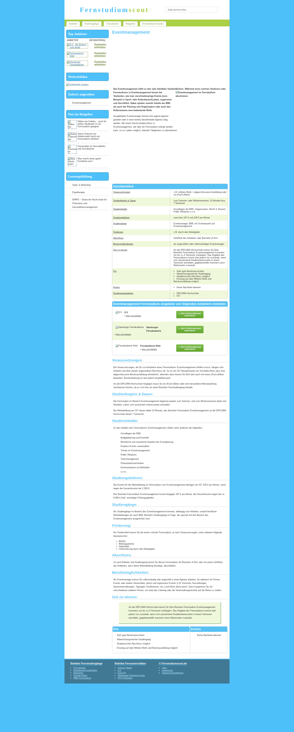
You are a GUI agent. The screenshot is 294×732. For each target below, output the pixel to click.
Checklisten (112, 23)
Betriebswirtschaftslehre (85, 670)
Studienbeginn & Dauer (124, 200)
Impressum (167, 670)
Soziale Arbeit (80, 675)
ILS (119, 670)
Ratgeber (130, 23)
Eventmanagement (81, 103)
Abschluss (118, 238)
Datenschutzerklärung (172, 673)
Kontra (116, 287)
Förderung (118, 232)
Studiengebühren (121, 217)
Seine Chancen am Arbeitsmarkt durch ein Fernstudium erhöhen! (89, 136)
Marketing (78, 673)
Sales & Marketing (81, 185)
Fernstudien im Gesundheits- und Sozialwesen (92, 147)
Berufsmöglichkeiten (123, 244)
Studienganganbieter (123, 293)
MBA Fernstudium (82, 678)
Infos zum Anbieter (133, 316)
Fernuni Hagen (125, 668)
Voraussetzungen (121, 192)
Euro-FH (122, 673)
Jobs (164, 668)
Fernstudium (114, 10)
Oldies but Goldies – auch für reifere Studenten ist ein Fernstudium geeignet (92, 124)
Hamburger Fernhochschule (131, 675)
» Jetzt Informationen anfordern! (190, 314)
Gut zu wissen (120, 250)
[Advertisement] (170, 61)
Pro (115, 271)
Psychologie (80, 668)
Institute (73, 23)
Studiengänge (92, 23)
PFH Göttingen (125, 678)
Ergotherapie (78, 192)
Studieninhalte (120, 209)
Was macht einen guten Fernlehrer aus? (89, 159)
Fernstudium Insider (153, 23)
